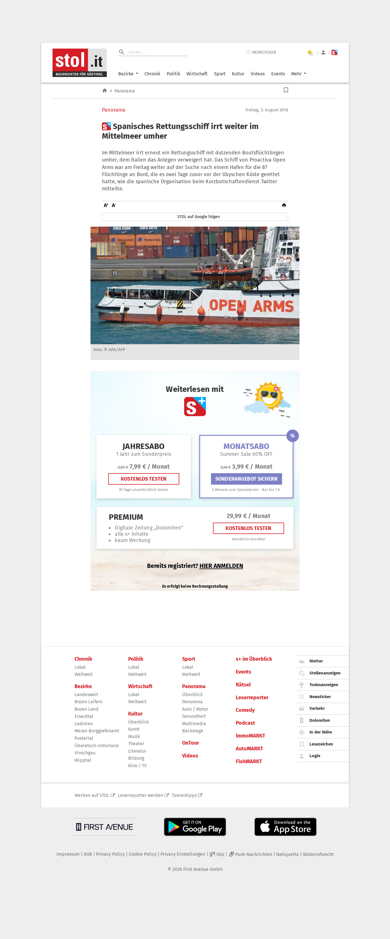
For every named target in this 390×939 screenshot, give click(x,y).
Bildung (136, 758)
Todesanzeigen (323, 684)
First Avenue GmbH (202, 869)
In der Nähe (320, 732)
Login (314, 755)
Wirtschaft (197, 73)
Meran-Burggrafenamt (97, 731)
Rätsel (243, 685)
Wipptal (83, 760)
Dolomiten (319, 720)
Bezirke (126, 73)
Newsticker (320, 696)
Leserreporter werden (140, 795)
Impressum (68, 854)
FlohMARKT (249, 762)
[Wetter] (310, 52)
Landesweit (86, 694)
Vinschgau (85, 752)
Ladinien (84, 723)
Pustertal (84, 738)
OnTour (190, 743)
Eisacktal (84, 716)
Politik (173, 73)
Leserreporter (252, 698)
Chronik (152, 73)
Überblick (138, 722)
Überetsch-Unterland (97, 745)
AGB (88, 854)
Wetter (316, 661)
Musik (134, 736)
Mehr (296, 73)
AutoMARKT (249, 749)
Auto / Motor (195, 709)
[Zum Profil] (323, 52)
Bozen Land (86, 709)
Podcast (245, 723)
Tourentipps (184, 795)
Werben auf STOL (92, 795)
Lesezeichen (321, 744)
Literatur (137, 751)
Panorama (124, 91)
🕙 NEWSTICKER (261, 52)
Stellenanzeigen (325, 673)
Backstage (192, 731)
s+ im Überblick (254, 659)
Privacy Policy (110, 854)
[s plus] (334, 52)
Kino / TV (137, 765)
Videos (258, 73)
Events (278, 73)
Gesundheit (194, 716)
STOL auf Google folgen (198, 216)
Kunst (134, 729)
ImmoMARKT (250, 736)
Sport (220, 73)
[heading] (195, 131)
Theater (136, 743)
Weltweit (84, 674)
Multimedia (194, 723)
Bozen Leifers (88, 701)
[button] (286, 90)
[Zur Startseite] (104, 90)
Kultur (238, 73)
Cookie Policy (142, 854)
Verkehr (317, 708)
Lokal (80, 667)
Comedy (245, 710)
